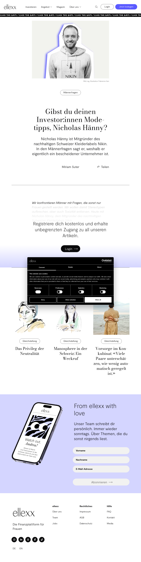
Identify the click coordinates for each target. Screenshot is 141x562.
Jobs (54, 523)
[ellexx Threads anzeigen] (28, 539)
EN (21, 548)
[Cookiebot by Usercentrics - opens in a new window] (103, 260)
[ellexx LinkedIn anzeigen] (21, 539)
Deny (43, 300)
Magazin (61, 6)
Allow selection (70, 300)
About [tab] (99, 267)
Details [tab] (70, 267)
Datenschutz (86, 523)
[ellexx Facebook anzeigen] (35, 539)
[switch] (59, 291)
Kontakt (111, 517)
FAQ (109, 511)
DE (14, 548)
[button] (29, 341)
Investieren (31, 6)
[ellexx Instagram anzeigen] (14, 539)
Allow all (98, 300)
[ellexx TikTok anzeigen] (42, 539)
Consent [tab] (42, 267)
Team (55, 517)
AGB (82, 517)
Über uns (57, 511)
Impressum (85, 511)
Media (110, 523)
